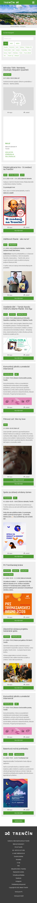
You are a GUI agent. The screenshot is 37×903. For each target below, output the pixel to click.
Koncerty (7, 74)
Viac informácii (18, 230)
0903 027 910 (9, 152)
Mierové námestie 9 (18, 844)
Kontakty (18, 859)
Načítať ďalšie (18, 821)
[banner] (11, 2)
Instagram (18, 881)
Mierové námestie (26, 178)
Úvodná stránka (18, 856)
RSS (18, 866)
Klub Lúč (17, 78)
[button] (33, 2)
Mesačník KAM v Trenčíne (18, 869)
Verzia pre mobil (18, 896)
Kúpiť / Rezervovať (18, 480)
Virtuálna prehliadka (18, 875)
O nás (18, 862)
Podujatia (23, 26)
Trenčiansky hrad (23, 758)
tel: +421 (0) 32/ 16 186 (18, 850)
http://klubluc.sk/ (10, 156)
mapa (10, 355)
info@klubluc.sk (9, 154)
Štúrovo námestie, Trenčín (25, 501)
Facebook (18, 878)
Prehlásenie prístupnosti (18, 884)
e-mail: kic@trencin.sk (18, 853)
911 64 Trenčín (18, 847)
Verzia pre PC (19, 891)
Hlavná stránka (14, 26)
